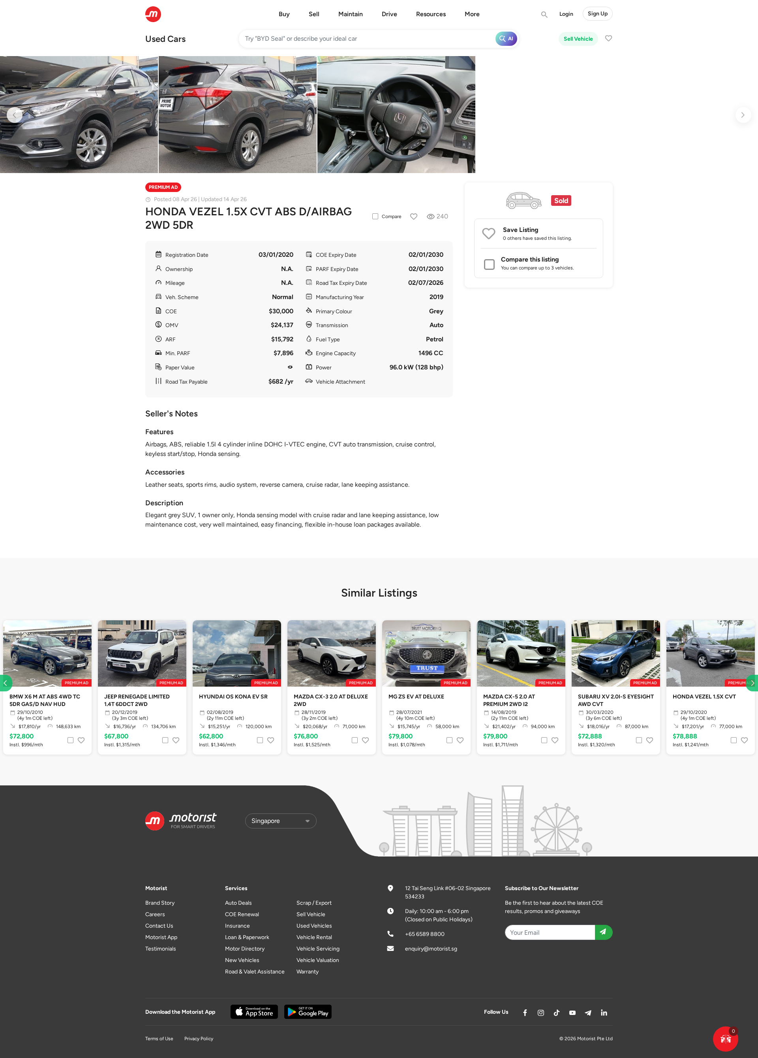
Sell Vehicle (578, 39)
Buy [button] (284, 14)
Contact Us (159, 925)
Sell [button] (314, 14)
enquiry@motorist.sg (431, 948)
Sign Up (598, 13)
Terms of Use (159, 1038)
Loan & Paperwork (247, 937)
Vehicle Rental (314, 937)
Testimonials (160, 948)
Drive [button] (389, 14)
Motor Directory (245, 948)
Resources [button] (431, 14)
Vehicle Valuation (317, 960)
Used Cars (165, 39)
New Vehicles (242, 960)
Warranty (307, 971)
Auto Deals (238, 903)
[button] (725, 1039)
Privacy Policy (198, 1038)
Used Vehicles (314, 925)
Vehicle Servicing (318, 948)
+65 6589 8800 (425, 934)
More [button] (472, 14)
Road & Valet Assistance (255, 971)
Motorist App (161, 937)
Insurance (237, 925)
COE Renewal (242, 914)
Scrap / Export (314, 903)
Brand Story (159, 903)
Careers (155, 914)
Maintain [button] (350, 14)
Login (566, 14)
